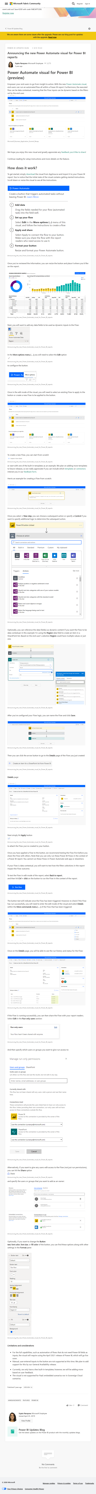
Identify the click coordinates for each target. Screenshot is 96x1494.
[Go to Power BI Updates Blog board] (13, 1432)
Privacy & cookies (64, 1483)
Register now (8, 13)
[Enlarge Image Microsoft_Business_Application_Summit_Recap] (48, 117)
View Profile (25, 1420)
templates (69, 468)
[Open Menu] (89, 28)
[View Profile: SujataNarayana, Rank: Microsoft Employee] (11, 64)
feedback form (30, 471)
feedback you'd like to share (73, 152)
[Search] (73, 3)
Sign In (87, 4)
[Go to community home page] (25, 3)
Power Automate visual (76, 84)
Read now (52, 37)
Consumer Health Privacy (34, 1489)
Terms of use (78, 1483)
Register (80, 4)
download (30, 174)
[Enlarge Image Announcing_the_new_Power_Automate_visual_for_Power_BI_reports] (48, 219)
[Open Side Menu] (6, 4)
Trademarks (89, 1483)
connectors (81, 468)
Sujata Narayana (21, 63)
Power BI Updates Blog (15, 29)
